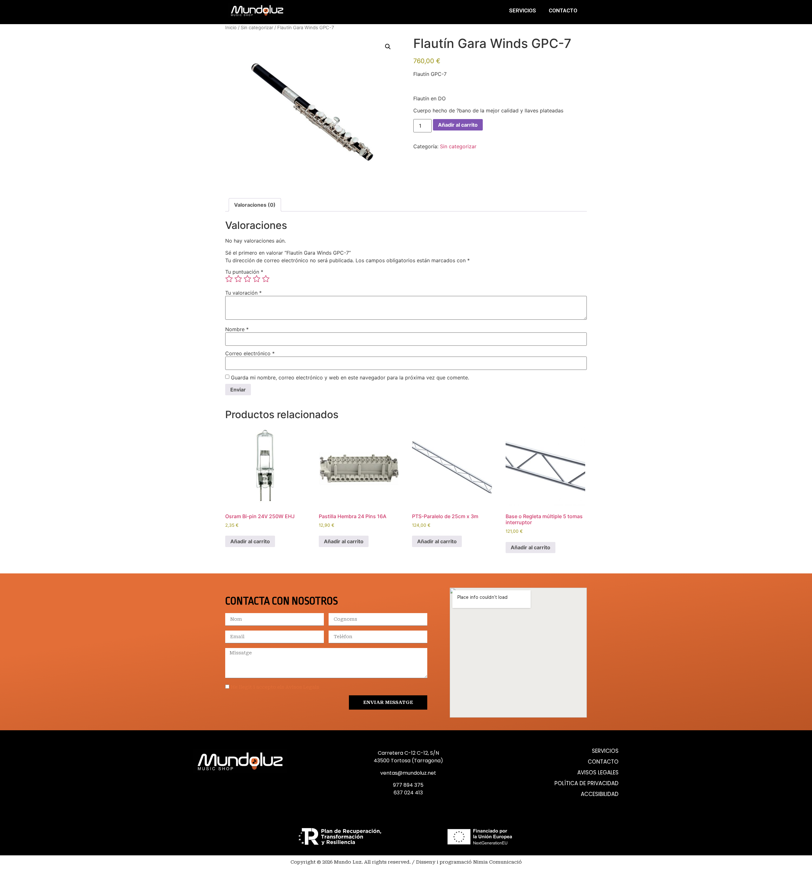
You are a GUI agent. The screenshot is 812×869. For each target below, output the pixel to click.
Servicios (522, 10)
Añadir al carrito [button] (250, 541)
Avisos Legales (598, 772)
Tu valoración (243, 292)
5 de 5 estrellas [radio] (266, 279)
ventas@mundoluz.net (408, 773)
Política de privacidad (586, 783)
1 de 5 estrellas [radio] (229, 279)
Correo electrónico (250, 353)
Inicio (231, 27)
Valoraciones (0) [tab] (255, 205)
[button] (388, 46)
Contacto (563, 10)
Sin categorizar (257, 27)
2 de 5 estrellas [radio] (238, 279)
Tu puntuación (244, 271)
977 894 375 (408, 785)
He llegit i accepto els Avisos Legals (275, 687)
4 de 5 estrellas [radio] (256, 279)
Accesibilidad (600, 794)
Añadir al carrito (458, 125)
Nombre (237, 329)
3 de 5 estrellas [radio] (247, 279)
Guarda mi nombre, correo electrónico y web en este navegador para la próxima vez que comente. (350, 377)
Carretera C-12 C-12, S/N (408, 753)
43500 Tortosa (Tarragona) (408, 760)
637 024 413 (408, 792)
